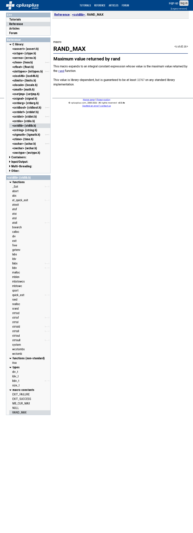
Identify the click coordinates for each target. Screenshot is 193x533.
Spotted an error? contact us (96, 106)
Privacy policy (103, 99)
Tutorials (15, 19)
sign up (173, 3)
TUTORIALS (85, 5)
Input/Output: (19, 162)
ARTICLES (113, 5)
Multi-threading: (21, 166)
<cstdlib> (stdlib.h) (19, 177)
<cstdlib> (79, 14)
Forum (13, 33)
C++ (9, 15)
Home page (89, 99)
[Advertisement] (28, 473)
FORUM (125, 5)
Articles (14, 28)
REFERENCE (99, 5)
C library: (18, 44)
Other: (15, 171)
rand (61, 70)
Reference (16, 24)
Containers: (18, 157)
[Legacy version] (179, 9)
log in (184, 3)
